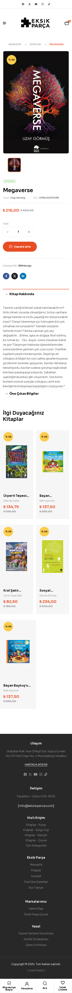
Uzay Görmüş (17, 197)
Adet (6, 223)
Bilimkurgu (24, 265)
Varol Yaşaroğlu (12, 595)
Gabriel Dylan (11, 500)
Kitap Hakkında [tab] (21, 294)
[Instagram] (42, 4)
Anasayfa (14, 44)
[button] (36, 764)
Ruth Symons (47, 500)
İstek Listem (62, 988)
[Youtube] (36, 4)
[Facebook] (23, 4)
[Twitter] (29, 4)
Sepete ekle (22, 246)
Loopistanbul (36, 970)
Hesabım (27, 988)
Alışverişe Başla (9, 988)
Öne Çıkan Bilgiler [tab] (24, 394)
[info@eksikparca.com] (36, 806)
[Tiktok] (49, 4)
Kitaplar (35, 44)
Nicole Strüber (48, 595)
